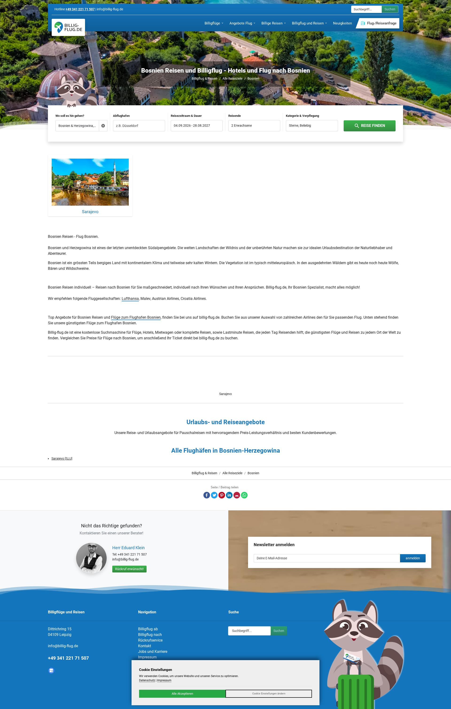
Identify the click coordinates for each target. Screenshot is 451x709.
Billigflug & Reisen (204, 78)
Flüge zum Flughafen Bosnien (136, 317)
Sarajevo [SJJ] (61, 458)
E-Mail (236, 495)
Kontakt (144, 646)
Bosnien (253, 78)
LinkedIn (229, 495)
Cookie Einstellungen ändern (268, 693)
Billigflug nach (150, 634)
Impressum (147, 657)
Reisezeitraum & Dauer (186, 116)
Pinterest (221, 495)
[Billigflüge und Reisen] (68, 27)
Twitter (214, 495)
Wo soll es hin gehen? (69, 116)
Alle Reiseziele (232, 78)
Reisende (234, 116)
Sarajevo (225, 394)
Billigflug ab (148, 629)
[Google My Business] (51, 671)
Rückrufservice (150, 640)
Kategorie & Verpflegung (302, 116)
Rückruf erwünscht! (129, 569)
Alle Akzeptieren (182, 693)
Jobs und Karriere (152, 651)
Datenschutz (147, 680)
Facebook (206, 495)
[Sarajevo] (90, 183)
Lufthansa (130, 298)
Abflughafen (121, 116)
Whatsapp (244, 495)
